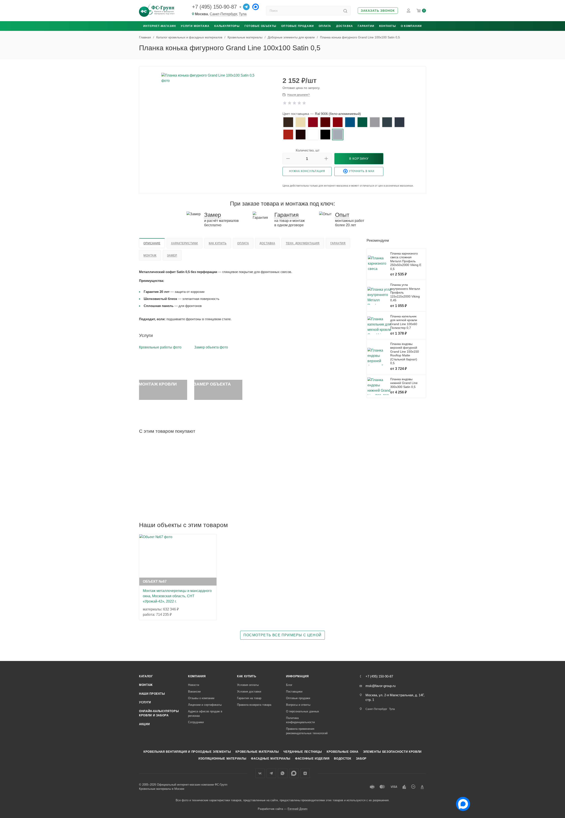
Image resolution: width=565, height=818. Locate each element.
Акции (144, 724)
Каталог (146, 676)
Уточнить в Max (362, 171)
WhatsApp (282, 773)
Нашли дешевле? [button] (298, 94)
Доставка (344, 26)
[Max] (255, 7)
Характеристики (184, 243)
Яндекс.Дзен (305, 773)
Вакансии (194, 691)
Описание (151, 243)
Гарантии (366, 26)
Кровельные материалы (257, 751)
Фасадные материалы (270, 758)
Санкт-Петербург (223, 14)
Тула (243, 14)
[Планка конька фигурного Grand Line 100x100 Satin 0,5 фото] (211, 104)
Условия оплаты (248, 685)
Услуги (145, 702)
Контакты (387, 26)
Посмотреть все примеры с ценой (282, 635)
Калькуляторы (226, 26)
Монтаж (149, 255)
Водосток (342, 758)
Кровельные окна (342, 751)
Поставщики (294, 691)
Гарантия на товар (249, 698)
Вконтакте (260, 773)
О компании (411, 26)
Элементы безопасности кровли (392, 751)
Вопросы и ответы (298, 704)
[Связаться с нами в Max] (461, 802)
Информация (297, 676)
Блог (289, 685)
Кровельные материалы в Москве (161, 788)
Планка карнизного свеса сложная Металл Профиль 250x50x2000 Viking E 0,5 (405, 261)
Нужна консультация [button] (307, 171)
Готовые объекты (260, 26)
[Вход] (408, 11)
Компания (196, 676)
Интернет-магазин (159, 26)
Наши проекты (152, 693)
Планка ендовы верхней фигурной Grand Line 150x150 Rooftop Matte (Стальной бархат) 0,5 (404, 353)
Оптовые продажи (297, 26)
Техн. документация (303, 243)
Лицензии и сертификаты (205, 704)
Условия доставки (249, 691)
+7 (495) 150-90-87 (214, 7)
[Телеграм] (246, 7)
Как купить (218, 243)
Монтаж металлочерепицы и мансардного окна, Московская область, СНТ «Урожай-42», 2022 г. (177, 596)
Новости (193, 685)
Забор (361, 758)
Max (294, 773)
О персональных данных (302, 711)
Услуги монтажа (195, 26)
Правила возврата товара (254, 704)
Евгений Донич (297, 809)
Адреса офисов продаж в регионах (205, 713)
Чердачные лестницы (302, 751)
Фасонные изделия (312, 758)
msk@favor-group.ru (380, 686)
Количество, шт (308, 150)
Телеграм (271, 773)
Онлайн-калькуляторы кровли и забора (159, 713)
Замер (172, 255)
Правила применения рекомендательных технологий (307, 731)
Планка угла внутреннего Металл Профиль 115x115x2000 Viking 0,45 (405, 292)
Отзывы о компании (201, 698)
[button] (378, 10)
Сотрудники (196, 722)
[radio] (288, 122)
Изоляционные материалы (222, 758)
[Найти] (345, 10)
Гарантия (338, 243)
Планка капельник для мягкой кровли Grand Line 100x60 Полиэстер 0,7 (403, 322)
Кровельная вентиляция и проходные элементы (187, 751)
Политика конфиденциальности (300, 720)
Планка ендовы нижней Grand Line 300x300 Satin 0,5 (404, 383)
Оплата (325, 26)
